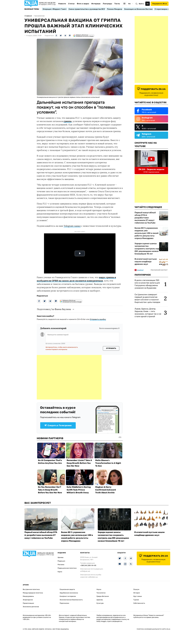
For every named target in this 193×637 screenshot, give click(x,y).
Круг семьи (137, 596)
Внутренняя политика (31, 589)
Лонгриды (107, 4)
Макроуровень (28, 596)
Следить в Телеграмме (60, 425)
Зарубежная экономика (69, 593)
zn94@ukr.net (85, 571)
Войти (141, 4)
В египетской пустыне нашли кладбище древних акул (146, 261)
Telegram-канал (72, 225)
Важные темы (31, 9)
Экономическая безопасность (71, 600)
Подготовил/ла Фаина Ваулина (54, 309)
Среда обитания (102, 596)
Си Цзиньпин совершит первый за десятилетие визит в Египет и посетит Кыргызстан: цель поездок (148, 298)
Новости (62, 4)
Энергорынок (28, 600)
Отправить (111, 348)
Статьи (71, 4)
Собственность (139, 603)
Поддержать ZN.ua (159, 3)
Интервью (96, 4)
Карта (60, 572)
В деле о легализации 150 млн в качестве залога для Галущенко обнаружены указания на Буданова (147, 284)
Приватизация (28, 603)
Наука (98, 589)
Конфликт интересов (68, 596)
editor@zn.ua (93, 577)
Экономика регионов (31, 607)
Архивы (60, 557)
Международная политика (33, 593)
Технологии (101, 593)
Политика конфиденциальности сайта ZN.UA (153, 629)
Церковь (99, 600)
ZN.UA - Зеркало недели (151, 169)
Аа (148, 3)
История (136, 593)
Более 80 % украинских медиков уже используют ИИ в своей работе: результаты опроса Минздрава (146, 233)
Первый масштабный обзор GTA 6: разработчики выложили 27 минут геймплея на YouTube (145, 217)
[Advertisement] (69, 377)
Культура (100, 603)
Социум (136, 589)
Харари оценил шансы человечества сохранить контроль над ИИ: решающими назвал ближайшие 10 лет (147, 248)
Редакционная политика (67, 568)
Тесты (117, 4)
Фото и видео (83, 4)
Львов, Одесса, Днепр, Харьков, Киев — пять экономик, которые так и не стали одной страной (148, 313)
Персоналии (64, 603)
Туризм (136, 600)
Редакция (61, 561)
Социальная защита (67, 589)
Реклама (61, 565)
